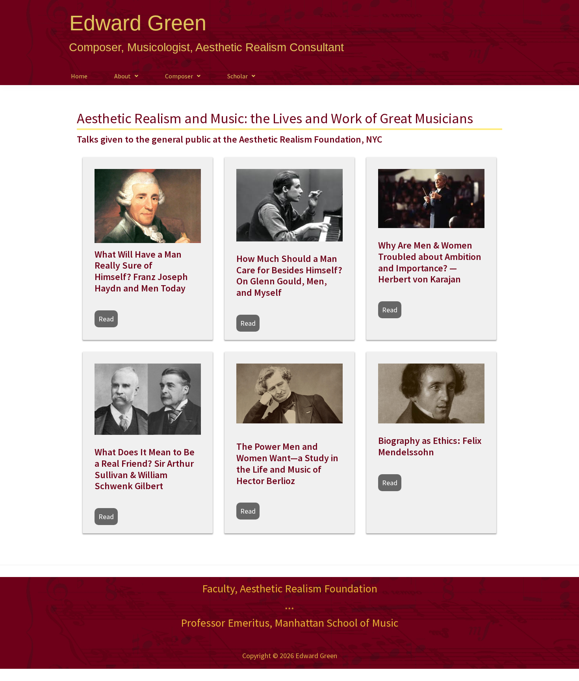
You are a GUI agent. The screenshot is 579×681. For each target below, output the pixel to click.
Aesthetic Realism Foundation (308, 588)
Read (106, 318)
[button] (126, 76)
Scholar (237, 76)
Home (79, 76)
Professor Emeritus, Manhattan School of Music (289, 623)
